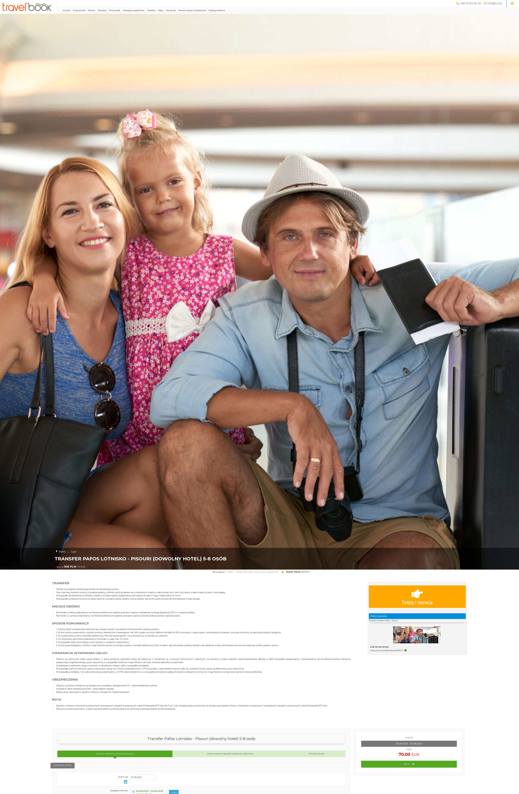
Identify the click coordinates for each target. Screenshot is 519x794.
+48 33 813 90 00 (470, 3)
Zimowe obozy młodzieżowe (192, 10)
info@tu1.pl (494, 3)
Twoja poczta (79, 10)
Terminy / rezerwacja (417, 602)
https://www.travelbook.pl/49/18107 (386, 650)
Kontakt (66, 10)
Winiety (91, 10)
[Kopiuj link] (406, 650)
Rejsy (160, 10)
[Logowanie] (512, 3)
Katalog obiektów (217, 10)
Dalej (406, 764)
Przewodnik (114, 10)
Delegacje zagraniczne (133, 10)
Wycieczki (171, 10)
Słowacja (102, 10)
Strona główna (218, 572)
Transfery (151, 10)
